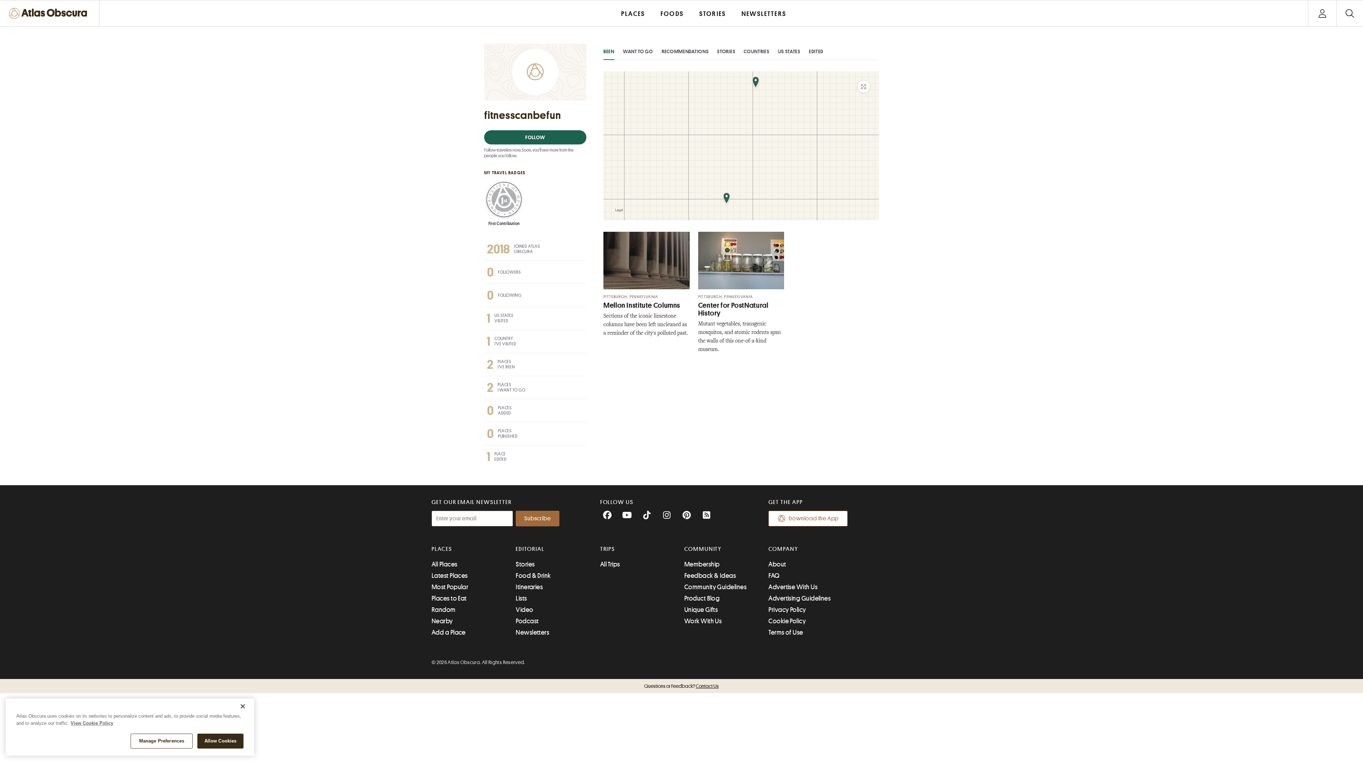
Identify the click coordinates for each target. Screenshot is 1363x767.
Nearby (442, 621)
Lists (521, 598)
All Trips (610, 564)
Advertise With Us (792, 587)
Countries (756, 51)
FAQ (773, 576)
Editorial (530, 549)
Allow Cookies (220, 741)
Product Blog (701, 598)
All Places (445, 564)
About (777, 564)
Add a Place (449, 632)
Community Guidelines (715, 587)
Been (608, 51)
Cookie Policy (787, 621)
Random (444, 610)
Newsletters (532, 632)
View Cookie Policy (92, 723)
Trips (607, 549)
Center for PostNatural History (733, 309)
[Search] (1349, 13)
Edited (816, 51)
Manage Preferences (161, 741)
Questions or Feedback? (681, 686)
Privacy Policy (787, 610)
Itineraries (529, 587)
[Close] (243, 706)
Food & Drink (533, 576)
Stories (726, 51)
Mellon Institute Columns (641, 305)
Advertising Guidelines (799, 598)
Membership (702, 564)
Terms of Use (785, 632)
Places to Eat (449, 598)
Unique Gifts (701, 610)
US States (789, 51)
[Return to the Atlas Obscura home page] (49, 13)
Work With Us (703, 621)
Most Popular (450, 587)
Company (783, 549)
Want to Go (638, 51)
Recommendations (685, 51)
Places (442, 549)
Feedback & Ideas (710, 576)
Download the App (814, 518)
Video (524, 610)
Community (703, 549)
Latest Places (450, 576)
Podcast (527, 621)
